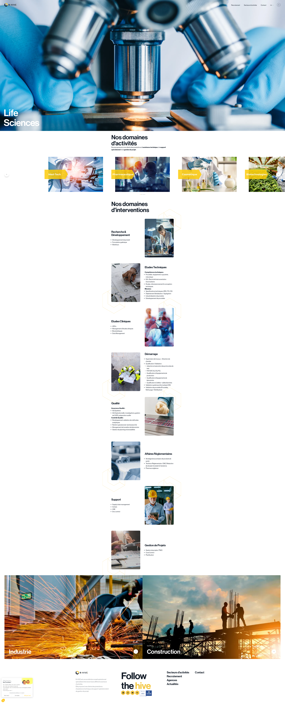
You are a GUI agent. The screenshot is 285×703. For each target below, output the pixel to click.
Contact (263, 5)
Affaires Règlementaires (158, 453)
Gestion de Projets (155, 545)
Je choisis (17, 695)
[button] (3, 700)
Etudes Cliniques (120, 321)
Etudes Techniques (156, 267)
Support (116, 499)
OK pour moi (27, 695)
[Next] (278, 174)
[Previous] (6, 174)
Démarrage (151, 354)
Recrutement (235, 5)
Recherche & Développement (120, 233)
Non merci (6, 695)
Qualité (115, 403)
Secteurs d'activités (250, 5)
